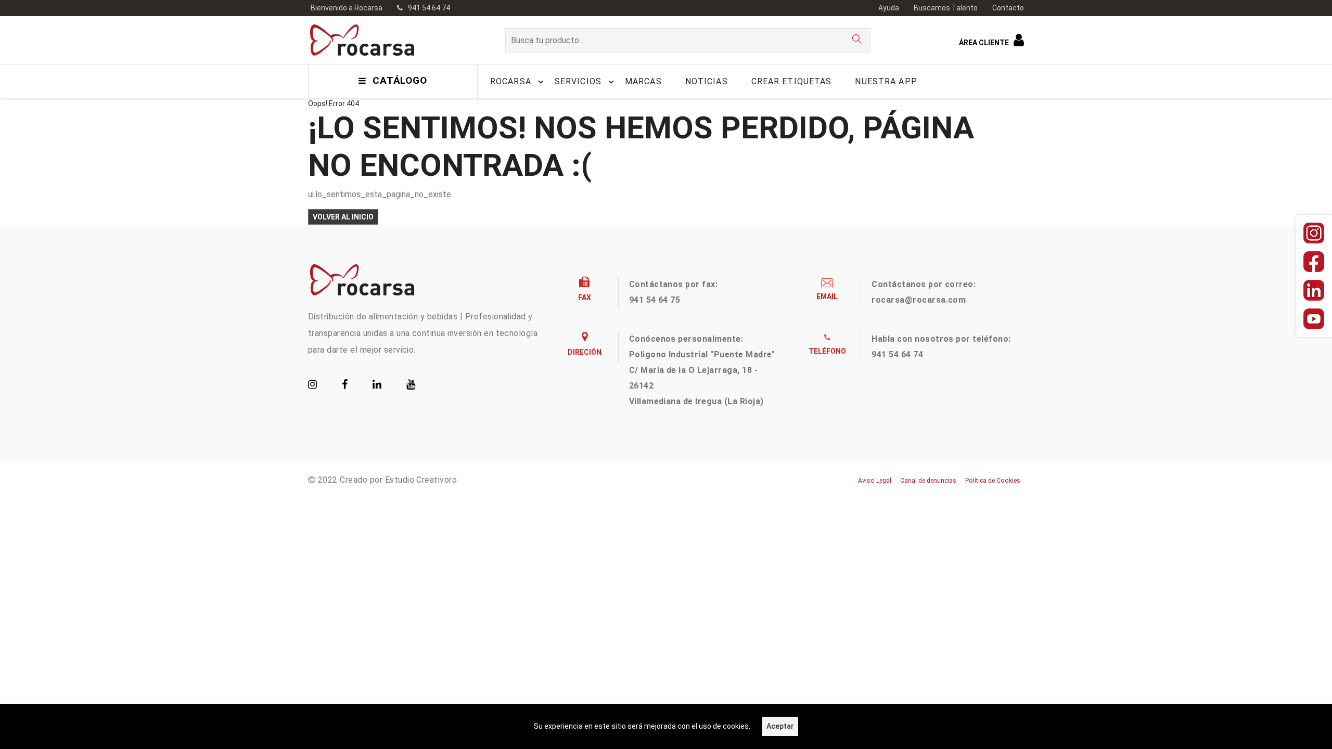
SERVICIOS (578, 81)
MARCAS (643, 81)
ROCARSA (510, 81)
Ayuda (888, 8)
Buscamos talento (946, 8)
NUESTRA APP (886, 81)
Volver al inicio (343, 217)
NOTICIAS (706, 81)
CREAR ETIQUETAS (791, 81)
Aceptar (780, 726)
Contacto (1008, 8)
